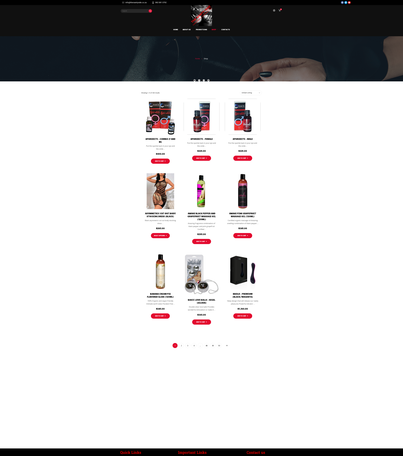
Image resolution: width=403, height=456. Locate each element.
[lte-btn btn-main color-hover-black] (160, 161)
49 (213, 345)
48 (206, 345)
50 (219, 345)
